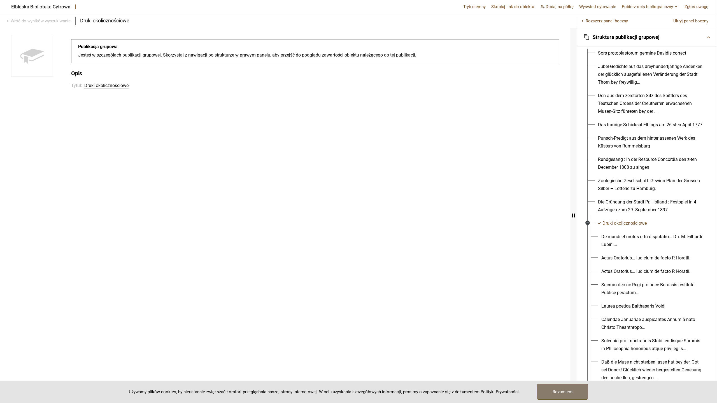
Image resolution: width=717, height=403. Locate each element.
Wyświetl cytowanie (597, 6)
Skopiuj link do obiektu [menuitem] (512, 6)
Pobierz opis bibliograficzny (647, 6)
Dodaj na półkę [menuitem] (560, 6)
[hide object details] (573, 215)
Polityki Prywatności (500, 391)
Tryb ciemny (474, 6)
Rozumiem (562, 391)
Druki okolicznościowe (106, 85)
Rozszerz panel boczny (607, 21)
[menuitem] (642, 53)
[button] (647, 37)
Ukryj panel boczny (690, 21)
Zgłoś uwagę (696, 6)
